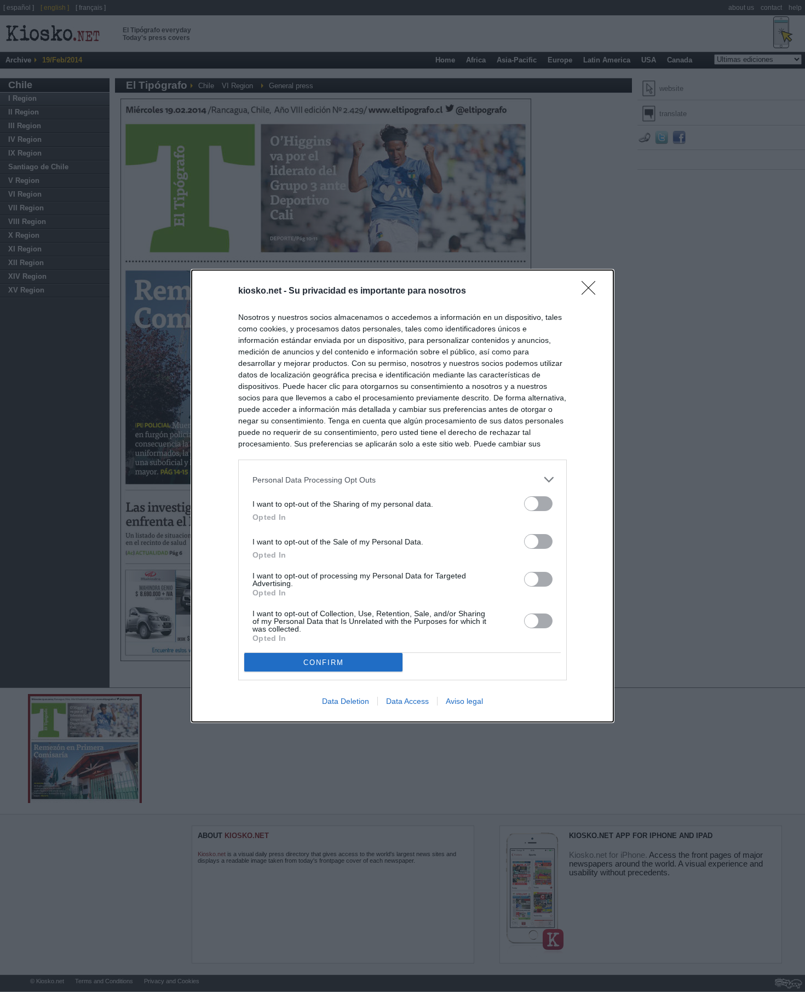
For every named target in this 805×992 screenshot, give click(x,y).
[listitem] (402, 479)
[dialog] (402, 496)
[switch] (538, 503)
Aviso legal (464, 701)
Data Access (407, 701)
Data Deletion (345, 701)
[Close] (592, 291)
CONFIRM (323, 662)
